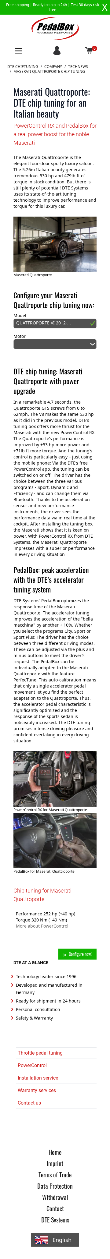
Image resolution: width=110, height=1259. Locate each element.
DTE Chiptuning (22, 66)
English (62, 1239)
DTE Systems (55, 1219)
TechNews (78, 66)
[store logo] (55, 28)
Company (53, 66)
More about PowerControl (42, 926)
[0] (89, 51)
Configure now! (80, 954)
